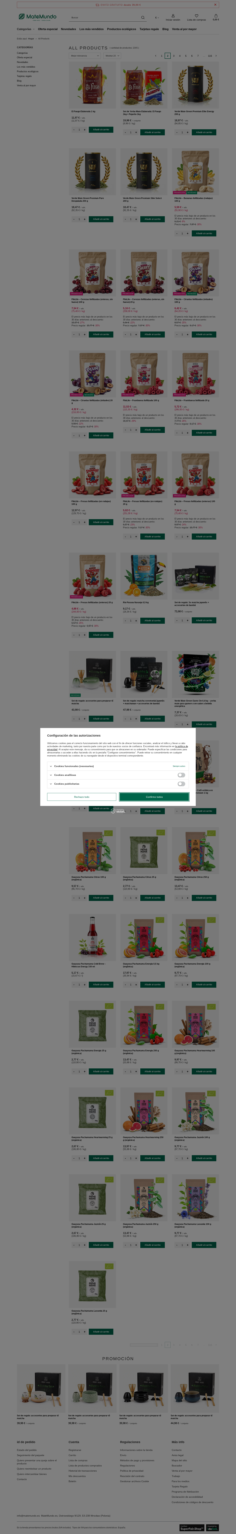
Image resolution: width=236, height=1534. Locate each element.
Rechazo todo (81, 797)
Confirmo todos (154, 797)
